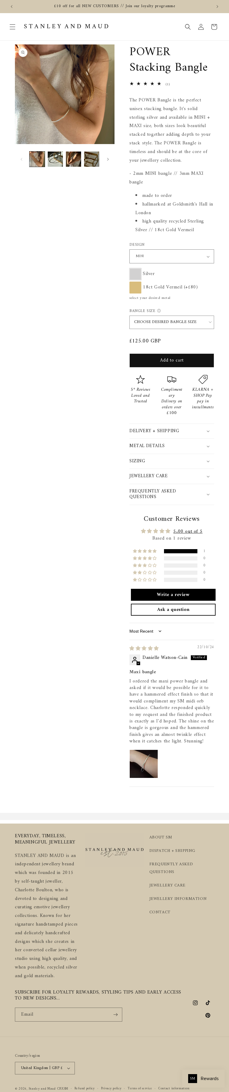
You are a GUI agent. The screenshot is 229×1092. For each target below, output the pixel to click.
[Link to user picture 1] (143, 764)
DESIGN (136, 245)
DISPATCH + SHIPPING (172, 851)
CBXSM (63, 1089)
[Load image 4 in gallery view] (91, 159)
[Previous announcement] (11, 6)
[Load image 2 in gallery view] (55, 159)
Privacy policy (111, 1088)
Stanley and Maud (42, 1089)
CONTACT (160, 912)
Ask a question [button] (173, 610)
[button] (12, 26)
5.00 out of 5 (187, 531)
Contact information (173, 1088)
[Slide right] (107, 159)
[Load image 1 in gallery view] (37, 159)
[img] (144, 649)
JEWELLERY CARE (167, 885)
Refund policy (85, 1088)
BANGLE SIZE (142, 311)
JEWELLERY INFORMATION (178, 899)
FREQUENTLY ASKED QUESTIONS (171, 868)
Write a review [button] (173, 595)
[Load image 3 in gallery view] (73, 159)
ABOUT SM (160, 837)
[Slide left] (21, 159)
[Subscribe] (115, 1015)
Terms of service (140, 1088)
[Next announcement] (217, 6)
